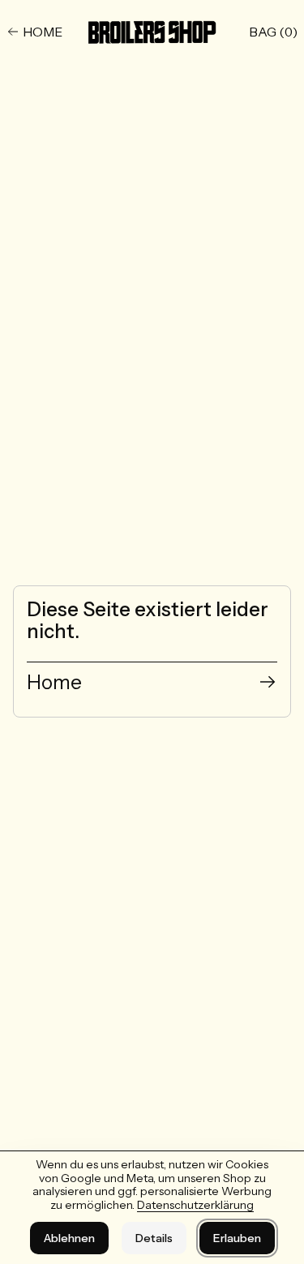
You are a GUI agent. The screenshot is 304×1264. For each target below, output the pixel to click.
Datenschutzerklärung (195, 1205)
